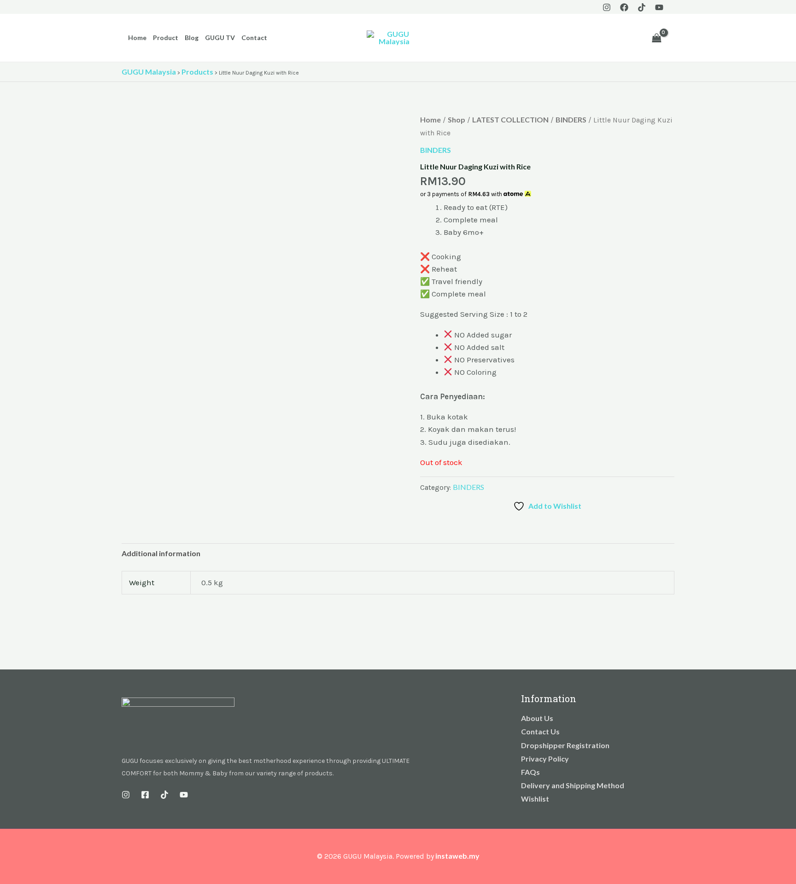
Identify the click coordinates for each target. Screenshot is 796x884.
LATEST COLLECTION (510, 119)
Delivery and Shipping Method (572, 785)
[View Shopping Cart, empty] (656, 38)
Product (165, 37)
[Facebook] (624, 7)
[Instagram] (607, 7)
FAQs (530, 772)
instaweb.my (457, 855)
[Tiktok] (642, 7)
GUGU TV (220, 37)
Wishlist (535, 798)
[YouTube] (659, 7)
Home (137, 37)
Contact (254, 37)
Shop (456, 119)
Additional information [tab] (161, 553)
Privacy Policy (545, 758)
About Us (537, 718)
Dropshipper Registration (565, 745)
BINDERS (571, 119)
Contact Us (540, 731)
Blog (192, 37)
